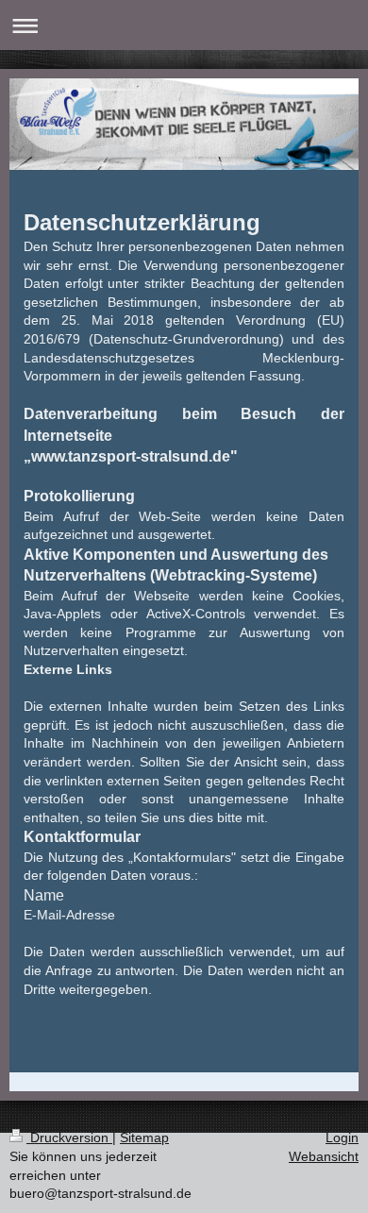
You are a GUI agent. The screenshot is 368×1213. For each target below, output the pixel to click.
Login (342, 1137)
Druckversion (69, 1137)
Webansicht (324, 1156)
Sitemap (144, 1137)
